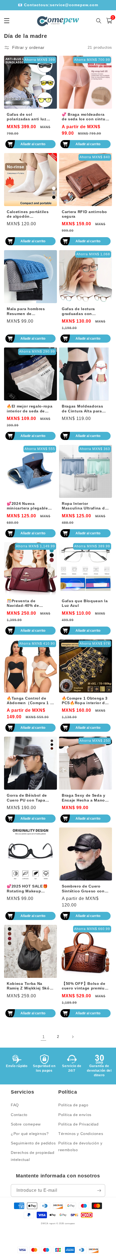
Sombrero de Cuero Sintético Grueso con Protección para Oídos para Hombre (84, 888)
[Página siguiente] (73, 1037)
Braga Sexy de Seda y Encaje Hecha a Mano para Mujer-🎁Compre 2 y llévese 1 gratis (85, 798)
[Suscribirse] (99, 1190)
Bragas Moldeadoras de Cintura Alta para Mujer (82, 408)
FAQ (15, 1105)
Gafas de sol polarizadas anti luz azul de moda (26, 117)
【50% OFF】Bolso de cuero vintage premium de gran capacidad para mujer (85, 986)
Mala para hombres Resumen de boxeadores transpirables (26, 311)
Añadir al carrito (33, 144)
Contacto (19, 1115)
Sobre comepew (26, 1124)
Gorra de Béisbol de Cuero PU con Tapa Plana (27, 798)
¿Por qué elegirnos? (30, 1133)
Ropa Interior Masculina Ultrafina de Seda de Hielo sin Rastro (84, 506)
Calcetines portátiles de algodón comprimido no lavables (28, 214)
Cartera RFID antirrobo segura (84, 214)
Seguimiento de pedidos (33, 1143)
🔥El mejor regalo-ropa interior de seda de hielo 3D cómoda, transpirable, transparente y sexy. (30, 408)
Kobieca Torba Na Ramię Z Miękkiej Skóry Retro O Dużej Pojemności (30, 986)
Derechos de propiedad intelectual (32, 1155)
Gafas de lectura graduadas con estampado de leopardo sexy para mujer (81, 311)
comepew (70, 1223)
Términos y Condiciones (80, 1133)
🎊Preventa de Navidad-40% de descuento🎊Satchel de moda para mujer (30, 603)
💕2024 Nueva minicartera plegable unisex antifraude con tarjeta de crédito (29, 506)
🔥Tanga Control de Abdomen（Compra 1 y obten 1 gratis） (29, 701)
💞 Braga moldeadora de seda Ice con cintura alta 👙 (85, 117)
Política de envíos (74, 1115)
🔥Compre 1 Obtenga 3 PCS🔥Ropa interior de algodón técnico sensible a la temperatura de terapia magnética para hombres (85, 701)
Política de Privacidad (78, 1124)
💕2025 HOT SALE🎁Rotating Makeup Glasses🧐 (27, 888)
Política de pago (73, 1105)
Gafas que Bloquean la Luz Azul (85, 603)
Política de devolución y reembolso (80, 1146)
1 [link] (43, 1036)
